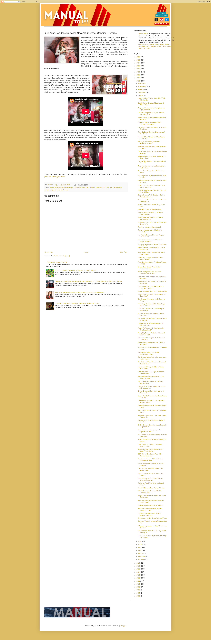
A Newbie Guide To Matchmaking (149, 209)
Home (86, 252)
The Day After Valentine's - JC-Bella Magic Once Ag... (150, 213)
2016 (138, 566)
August (141, 95)
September (142, 92)
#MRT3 (167, 44)
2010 (138, 584)
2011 (138, 581)
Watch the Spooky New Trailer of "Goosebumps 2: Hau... (149, 272)
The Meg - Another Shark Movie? (149, 227)
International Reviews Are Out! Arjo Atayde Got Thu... (150, 509)
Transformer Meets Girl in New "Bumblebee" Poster (148, 353)
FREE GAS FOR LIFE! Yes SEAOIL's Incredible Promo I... (151, 287)
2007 (138, 593)
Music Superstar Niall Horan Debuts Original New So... (150, 218)
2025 (138, 60)
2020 (138, 75)
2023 (138, 66)
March (140, 553)
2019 (138, 78)
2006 (138, 596)
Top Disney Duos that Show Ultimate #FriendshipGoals (150, 460)
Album (52, 187)
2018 (138, 81)
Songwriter (52, 190)
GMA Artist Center (79, 187)
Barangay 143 (59, 187)
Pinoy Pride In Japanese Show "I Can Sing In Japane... (151, 377)
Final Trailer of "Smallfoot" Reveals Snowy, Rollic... (150, 445)
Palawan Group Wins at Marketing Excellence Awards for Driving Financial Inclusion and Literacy (88, 281)
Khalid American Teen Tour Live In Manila (152, 291)
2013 (138, 575)
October (141, 89)
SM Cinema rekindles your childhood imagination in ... (150, 382)
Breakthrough (68, 187)
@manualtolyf (143, 33)
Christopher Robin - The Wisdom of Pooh (152, 518)
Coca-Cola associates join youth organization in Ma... (149, 431)
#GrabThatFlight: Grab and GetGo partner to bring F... (150, 492)
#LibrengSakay (143, 46)
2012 (138, 578)
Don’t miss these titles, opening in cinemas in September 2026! (77, 303)
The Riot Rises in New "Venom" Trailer (151, 488)
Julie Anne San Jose (102, 187)
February (141, 556)
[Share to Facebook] (85, 185)
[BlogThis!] (81, 185)
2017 (138, 563)
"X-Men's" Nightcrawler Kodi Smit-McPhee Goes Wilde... (149, 123)
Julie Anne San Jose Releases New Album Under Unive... (150, 450)
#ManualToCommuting (146, 44)
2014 (138, 572)
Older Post (123, 252)
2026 (138, 57)
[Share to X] (83, 185)
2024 (138, 63)
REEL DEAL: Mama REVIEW (57, 262)
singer (47, 190)
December (142, 83)
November (142, 86)
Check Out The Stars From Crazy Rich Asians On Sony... (151, 186)
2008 (138, 590)
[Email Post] (74, 185)
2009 (138, 587)
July (140, 541)
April (140, 550)
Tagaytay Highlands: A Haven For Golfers (152, 244)
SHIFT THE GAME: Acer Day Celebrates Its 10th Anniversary (76, 270)
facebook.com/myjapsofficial (55, 177)
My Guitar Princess (116, 187)
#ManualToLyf (159, 44)
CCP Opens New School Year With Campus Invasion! (150, 455)
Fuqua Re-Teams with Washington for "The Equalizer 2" (151, 329)
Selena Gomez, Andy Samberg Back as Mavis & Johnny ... (151, 196)
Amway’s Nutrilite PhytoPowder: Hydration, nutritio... (149, 142)
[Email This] (79, 185)
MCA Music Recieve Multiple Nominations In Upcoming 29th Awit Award (79, 292)
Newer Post (49, 252)
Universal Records (63, 190)
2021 (138, 72)
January (141, 559)
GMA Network (90, 187)
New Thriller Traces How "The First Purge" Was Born (150, 241)
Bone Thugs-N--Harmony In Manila (150, 505)
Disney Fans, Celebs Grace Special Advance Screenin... (150, 479)
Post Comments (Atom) (62, 256)
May (140, 547)
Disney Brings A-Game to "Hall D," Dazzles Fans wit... (150, 514)
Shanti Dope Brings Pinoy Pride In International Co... (149, 268)
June (140, 544)
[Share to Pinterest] (87, 185)
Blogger (123, 626)
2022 (138, 69)
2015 (138, 569)
